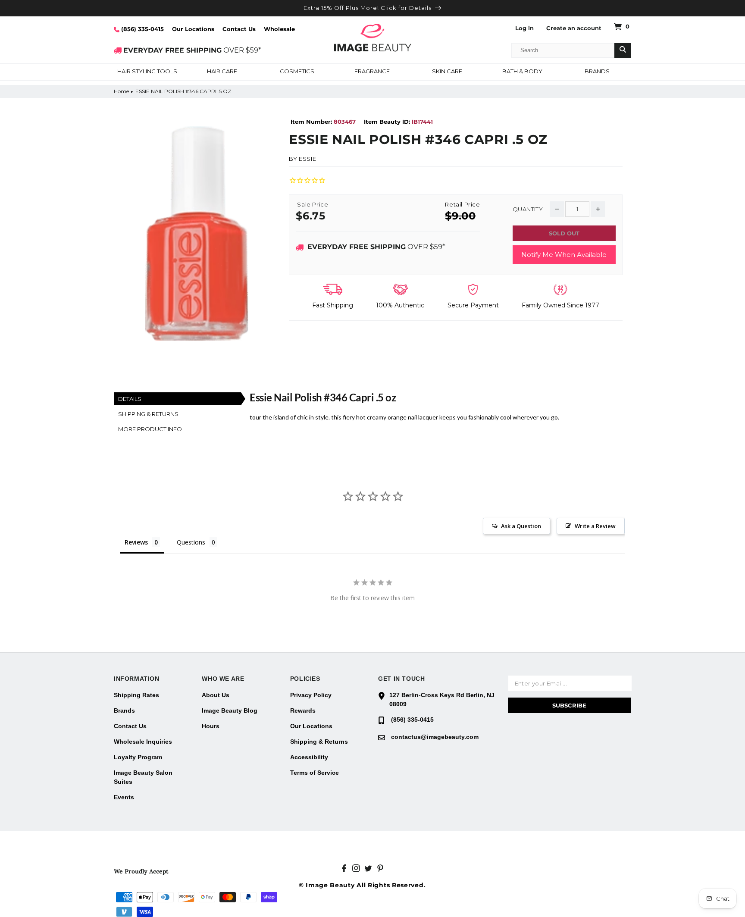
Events (124, 797)
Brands (124, 710)
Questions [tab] (191, 542)
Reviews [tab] (136, 542)
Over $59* (376, 247)
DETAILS (129, 398)
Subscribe (569, 705)
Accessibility (309, 757)
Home (121, 91)
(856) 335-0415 (141, 28)
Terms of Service (314, 772)
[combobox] (563, 50)
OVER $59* (192, 50)
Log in (524, 28)
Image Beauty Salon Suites (143, 777)
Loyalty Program (138, 757)
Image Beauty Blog (229, 710)
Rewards (303, 710)
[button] (147, 72)
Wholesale (279, 28)
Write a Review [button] (595, 526)
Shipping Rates (136, 695)
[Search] (622, 50)
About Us (215, 695)
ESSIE (307, 158)
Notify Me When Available (564, 254)
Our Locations (193, 28)
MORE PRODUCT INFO (150, 429)
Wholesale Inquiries (143, 741)
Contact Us (239, 28)
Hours (210, 726)
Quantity (528, 209)
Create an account (573, 28)
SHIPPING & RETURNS (148, 413)
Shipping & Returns (319, 741)
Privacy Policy (311, 695)
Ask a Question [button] (521, 526)
